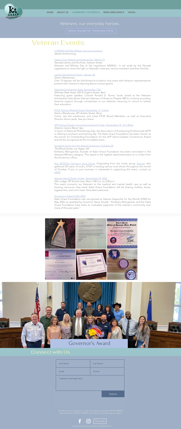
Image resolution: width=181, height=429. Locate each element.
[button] (131, 12)
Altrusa (140, 163)
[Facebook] (80, 421)
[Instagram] (88, 421)
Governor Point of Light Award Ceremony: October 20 (83, 145)
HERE (57, 172)
